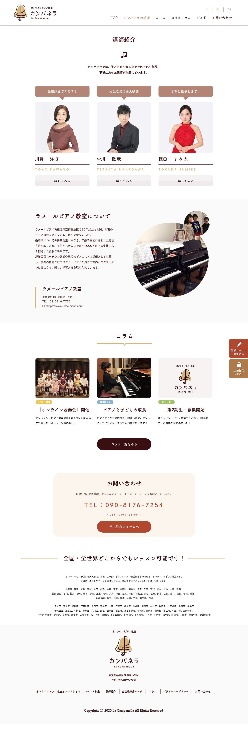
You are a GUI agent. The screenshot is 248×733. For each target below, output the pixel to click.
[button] (44, 402)
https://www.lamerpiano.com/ (65, 306)
